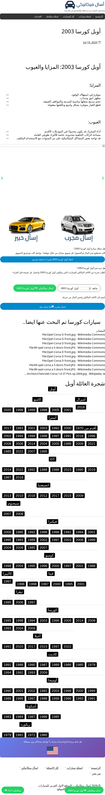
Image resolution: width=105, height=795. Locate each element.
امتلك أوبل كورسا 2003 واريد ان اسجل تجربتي (52, 259)
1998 (43, 410)
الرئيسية (99, 16)
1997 (55, 436)
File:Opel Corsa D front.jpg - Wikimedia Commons (73, 334)
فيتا (50, 574)
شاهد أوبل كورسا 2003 (79, 288)
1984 (19, 717)
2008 (7, 444)
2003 (43, 428)
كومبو (50, 555)
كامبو (37, 400)
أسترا (52, 418)
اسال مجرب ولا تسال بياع (52, 307)
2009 (79, 444)
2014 (31, 444)
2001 (67, 410)
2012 (43, 496)
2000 (67, 428)
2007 (31, 451)
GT (52, 459)
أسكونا (31, 706)
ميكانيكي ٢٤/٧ (14, 790)
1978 (91, 665)
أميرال (81, 400)
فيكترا (52, 522)
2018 (81, 407)
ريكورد (25, 725)
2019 (91, 470)
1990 (79, 470)
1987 (7, 477)
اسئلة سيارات (85, 16)
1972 (31, 735)
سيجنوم (13, 503)
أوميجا (52, 680)
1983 (7, 717)
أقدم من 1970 (86, 428)
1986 (55, 470)
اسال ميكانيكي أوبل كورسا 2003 (35, 288)
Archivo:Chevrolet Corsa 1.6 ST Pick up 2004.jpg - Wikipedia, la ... (64, 374)
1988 (67, 444)
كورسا (52, 610)
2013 (7, 496)
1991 (67, 436)
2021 (91, 444)
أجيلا (37, 636)
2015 (67, 496)
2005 (55, 410)
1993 (19, 428)
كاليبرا (7, 574)
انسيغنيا (43, 485)
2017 (7, 428)
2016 (79, 436)
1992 (55, 428)
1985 (7, 451)
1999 (31, 410)
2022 (19, 451)
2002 (7, 436)
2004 (43, 444)
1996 (19, 410)
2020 (7, 410)
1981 (19, 735)
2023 (67, 470)
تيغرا (19, 592)
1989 (31, 540)
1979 (7, 735)
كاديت (52, 654)
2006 (19, 444)
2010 (19, 496)
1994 (19, 436)
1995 (43, 451)
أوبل (70, 383)
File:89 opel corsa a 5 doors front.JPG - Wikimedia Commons (67, 348)
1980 (43, 735)
